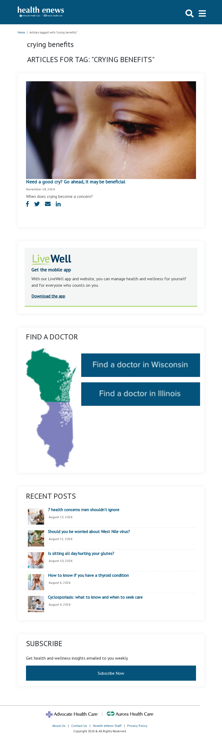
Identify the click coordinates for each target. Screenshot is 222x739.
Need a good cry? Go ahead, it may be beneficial (75, 181)
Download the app (48, 296)
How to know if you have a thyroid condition (88, 575)
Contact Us (79, 726)
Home (21, 32)
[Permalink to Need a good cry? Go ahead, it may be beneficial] (111, 129)
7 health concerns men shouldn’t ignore (83, 509)
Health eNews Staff (107, 726)
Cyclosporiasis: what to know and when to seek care (95, 597)
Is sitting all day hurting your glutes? (81, 553)
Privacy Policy (137, 726)
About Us (59, 726)
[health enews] (41, 12)
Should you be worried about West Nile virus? (89, 531)
